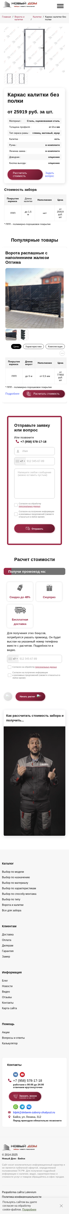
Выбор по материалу (15, 882)
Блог (5, 980)
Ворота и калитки (19, 18)
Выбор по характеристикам (19, 888)
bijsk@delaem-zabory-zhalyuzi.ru (34, 1112)
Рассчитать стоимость (20, 174)
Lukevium (30, 1192)
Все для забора (11, 910)
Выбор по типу (11, 899)
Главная (6, 16)
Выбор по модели (13, 871)
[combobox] (20, 461)
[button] (6, 240)
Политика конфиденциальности (21, 1196)
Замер (6, 956)
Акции (6, 1032)
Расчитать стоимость (46, 393)
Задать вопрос (49, 174)
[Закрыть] (61, 1205)
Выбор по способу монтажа (19, 893)
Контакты (8, 1002)
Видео (6, 991)
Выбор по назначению (16, 877)
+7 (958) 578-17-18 (33, 441)
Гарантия (8, 951)
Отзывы (7, 997)
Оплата (6, 940)
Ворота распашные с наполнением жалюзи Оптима (27, 258)
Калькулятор (10, 1043)
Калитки (37, 16)
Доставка (8, 934)
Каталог (8, 863)
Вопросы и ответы (13, 1037)
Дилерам (7, 945)
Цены (16, 346)
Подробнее (29, 1209)
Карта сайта (9, 1008)
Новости (7, 986)
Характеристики (33, 346)
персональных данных (29, 506)
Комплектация (55, 346)
